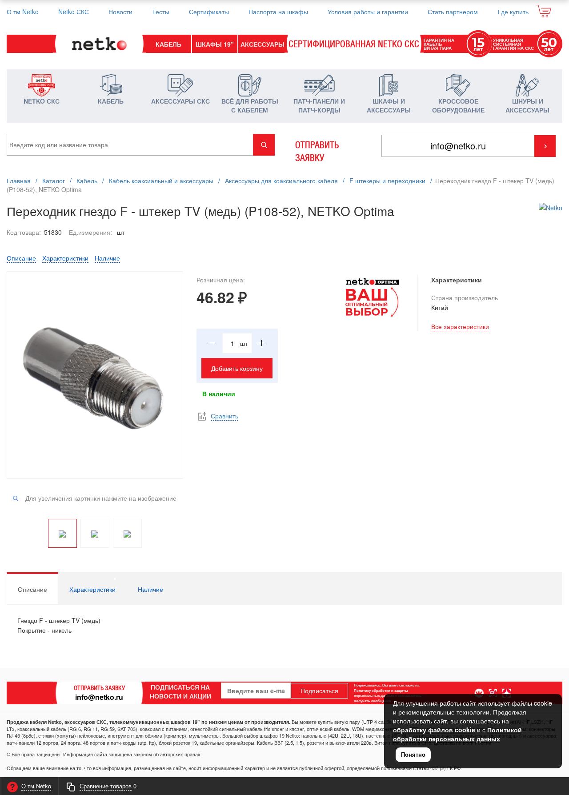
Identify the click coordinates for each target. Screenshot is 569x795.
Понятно (413, 754)
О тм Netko (23, 11)
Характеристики (65, 257)
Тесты (160, 11)
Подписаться (319, 690)
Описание (21, 257)
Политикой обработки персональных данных (457, 734)
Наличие (107, 257)
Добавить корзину (237, 368)
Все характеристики (460, 326)
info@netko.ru (99, 697)
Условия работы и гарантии (368, 11)
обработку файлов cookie (434, 729)
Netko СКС (73, 11)
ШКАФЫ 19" (215, 44)
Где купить (513, 11)
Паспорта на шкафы (278, 11)
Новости (120, 11)
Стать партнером (453, 11)
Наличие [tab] (150, 589)
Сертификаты (209, 11)
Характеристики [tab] (92, 589)
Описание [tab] (32, 589)
